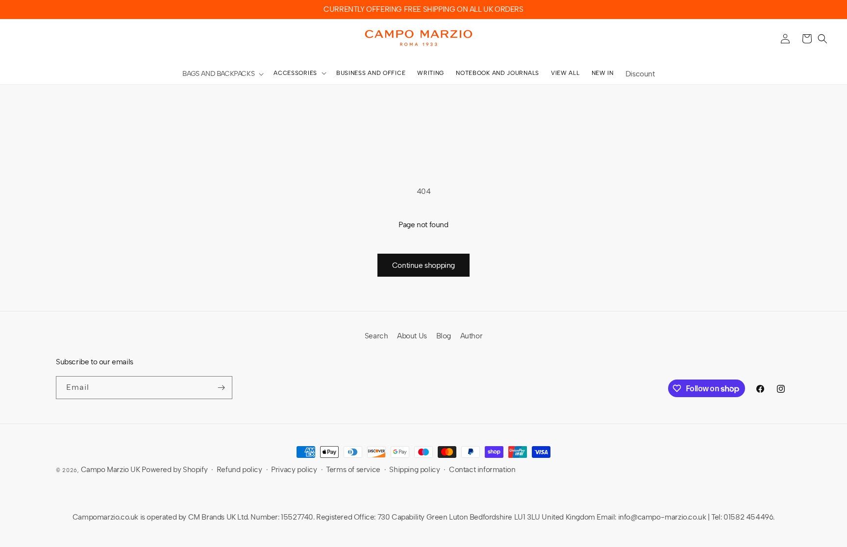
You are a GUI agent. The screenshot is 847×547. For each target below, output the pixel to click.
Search (376, 336)
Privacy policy (294, 469)
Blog (443, 336)
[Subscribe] (221, 387)
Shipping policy (414, 469)
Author (471, 336)
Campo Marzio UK (110, 469)
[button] (222, 74)
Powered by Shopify (174, 469)
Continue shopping (423, 265)
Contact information (482, 469)
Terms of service (353, 469)
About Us (412, 336)
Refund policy (239, 469)
